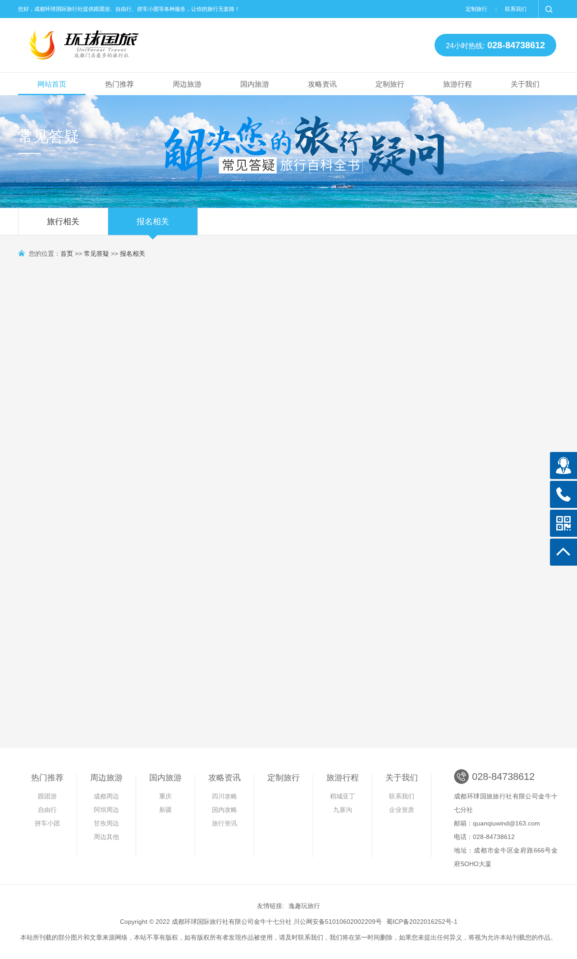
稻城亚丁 (342, 796)
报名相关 (153, 221)
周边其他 (106, 836)
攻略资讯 (322, 84)
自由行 (47, 809)
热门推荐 (119, 84)
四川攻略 (224, 796)
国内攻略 (224, 809)
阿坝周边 (106, 809)
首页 (66, 253)
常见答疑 (96, 253)
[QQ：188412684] (563, 465)
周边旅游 (187, 84)
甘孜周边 (106, 823)
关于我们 (525, 84)
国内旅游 (254, 84)
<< (262, 761)
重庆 (165, 796)
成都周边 (106, 796)
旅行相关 (63, 221)
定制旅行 (476, 9)
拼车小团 (47, 823)
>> (314, 761)
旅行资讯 (224, 823)
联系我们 (516, 9)
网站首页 (51, 84)
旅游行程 (457, 84)
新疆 (165, 809)
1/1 (296, 761)
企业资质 (401, 809)
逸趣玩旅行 (304, 905)
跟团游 (47, 796)
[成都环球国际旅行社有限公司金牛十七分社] (85, 43)
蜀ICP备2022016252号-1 (422, 921)
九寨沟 (342, 809)
